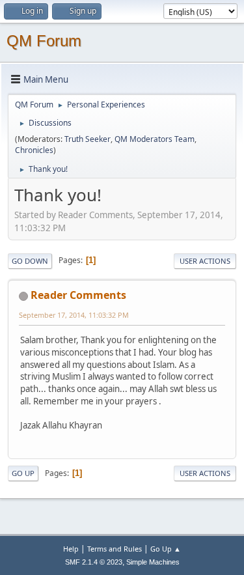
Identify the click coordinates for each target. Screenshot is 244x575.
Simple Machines (153, 562)
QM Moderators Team (155, 139)
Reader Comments (78, 295)
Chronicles (34, 150)
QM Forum (44, 40)
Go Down (30, 261)
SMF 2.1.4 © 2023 (93, 562)
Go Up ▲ (165, 549)
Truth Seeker (87, 139)
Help (71, 549)
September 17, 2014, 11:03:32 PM (74, 315)
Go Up (23, 473)
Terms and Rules (114, 549)
